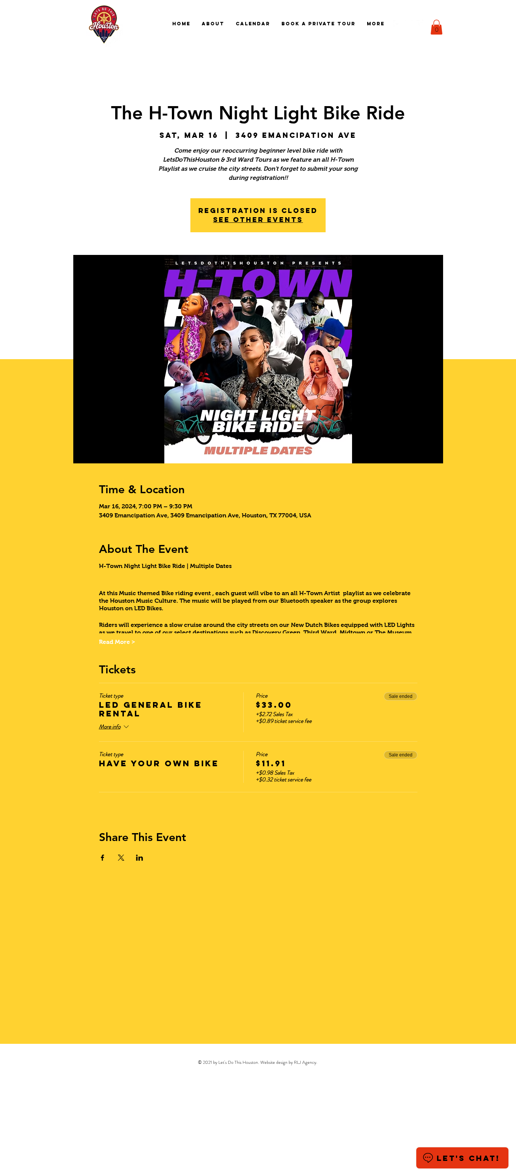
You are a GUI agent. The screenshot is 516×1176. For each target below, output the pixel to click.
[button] (436, 27)
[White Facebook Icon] (397, 24)
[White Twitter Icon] (420, 24)
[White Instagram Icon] (408, 24)
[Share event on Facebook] (102, 858)
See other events (258, 219)
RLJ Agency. (305, 1062)
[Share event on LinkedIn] (139, 858)
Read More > (117, 642)
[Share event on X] (121, 858)
